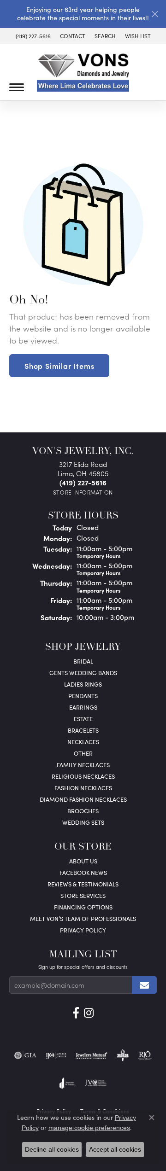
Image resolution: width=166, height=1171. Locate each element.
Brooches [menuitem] (83, 811)
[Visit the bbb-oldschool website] (122, 1055)
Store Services (83, 895)
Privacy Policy (83, 930)
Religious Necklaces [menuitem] (83, 776)
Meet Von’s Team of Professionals (83, 918)
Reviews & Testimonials (83, 884)
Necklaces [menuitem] (83, 742)
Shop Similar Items (59, 366)
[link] (33, 36)
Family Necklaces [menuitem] (83, 765)
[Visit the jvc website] (96, 1083)
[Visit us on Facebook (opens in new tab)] (75, 1013)
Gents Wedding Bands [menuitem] (83, 672)
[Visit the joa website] (67, 1083)
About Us (83, 861)
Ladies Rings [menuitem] (83, 684)
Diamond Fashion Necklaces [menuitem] (83, 799)
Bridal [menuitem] (83, 661)
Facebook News (83, 872)
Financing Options (83, 907)
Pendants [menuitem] (83, 695)
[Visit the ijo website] (56, 1055)
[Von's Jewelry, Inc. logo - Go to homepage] (83, 72)
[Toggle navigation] (16, 87)
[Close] (154, 14)
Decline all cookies (52, 1149)
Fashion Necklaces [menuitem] (83, 788)
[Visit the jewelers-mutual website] (91, 1055)
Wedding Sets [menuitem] (83, 822)
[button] (105, 36)
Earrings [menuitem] (83, 707)
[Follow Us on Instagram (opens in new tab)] (89, 1013)
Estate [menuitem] (83, 718)
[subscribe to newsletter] (144, 985)
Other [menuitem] (83, 753)
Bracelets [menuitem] (83, 730)
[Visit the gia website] (25, 1055)
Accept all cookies (115, 1149)
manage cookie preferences (89, 1127)
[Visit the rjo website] (145, 1055)
